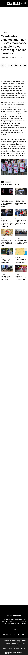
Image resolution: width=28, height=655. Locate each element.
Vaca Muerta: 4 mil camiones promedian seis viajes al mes (21, 278)
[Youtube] (23, 635)
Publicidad (16, 648)
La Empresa (10, 648)
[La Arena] (13, 3)
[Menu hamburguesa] (3, 3)
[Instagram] (14, 635)
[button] (7, 65)
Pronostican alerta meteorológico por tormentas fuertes (20, 261)
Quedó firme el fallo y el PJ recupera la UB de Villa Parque (21, 242)
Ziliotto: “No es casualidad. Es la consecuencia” (6, 261)
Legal (4, 648)
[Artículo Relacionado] (7, 191)
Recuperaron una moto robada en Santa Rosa (6, 278)
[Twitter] (19, 635)
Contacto (22, 648)
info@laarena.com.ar (19, 629)
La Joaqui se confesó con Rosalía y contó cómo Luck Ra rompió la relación (7, 203)
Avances (8, 182)
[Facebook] (10, 635)
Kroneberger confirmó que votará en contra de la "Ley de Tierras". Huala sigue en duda (7, 223)
